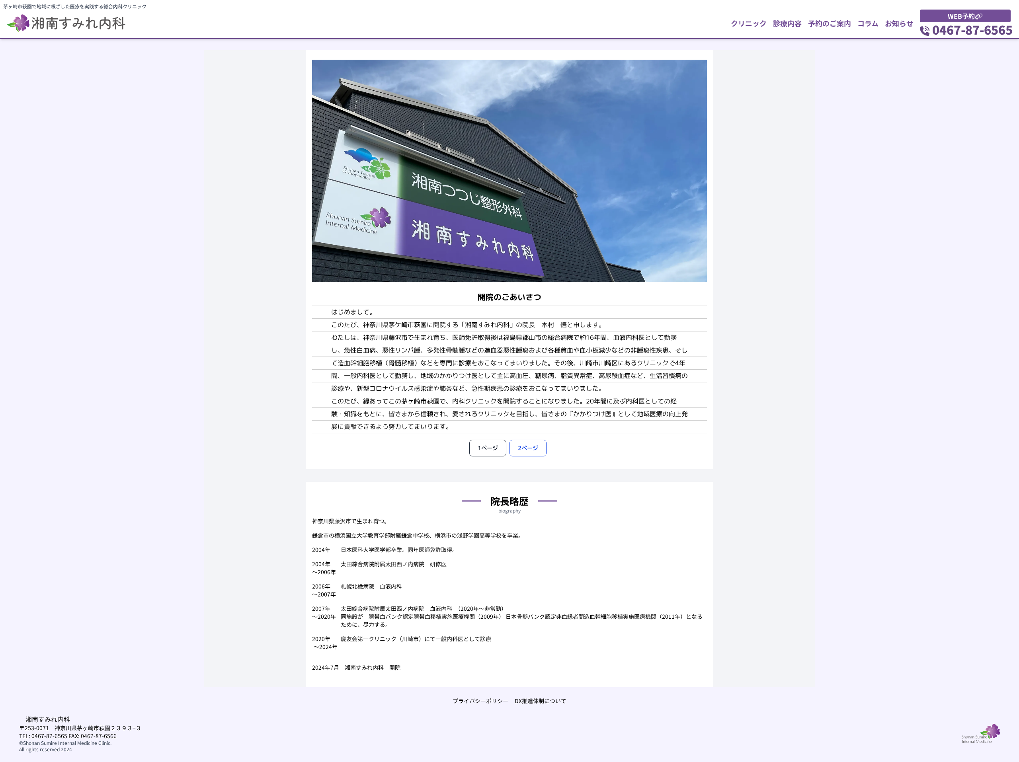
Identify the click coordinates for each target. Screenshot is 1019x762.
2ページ (528, 448)
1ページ (488, 448)
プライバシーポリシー (480, 701)
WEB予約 (961, 16)
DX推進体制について (540, 701)
